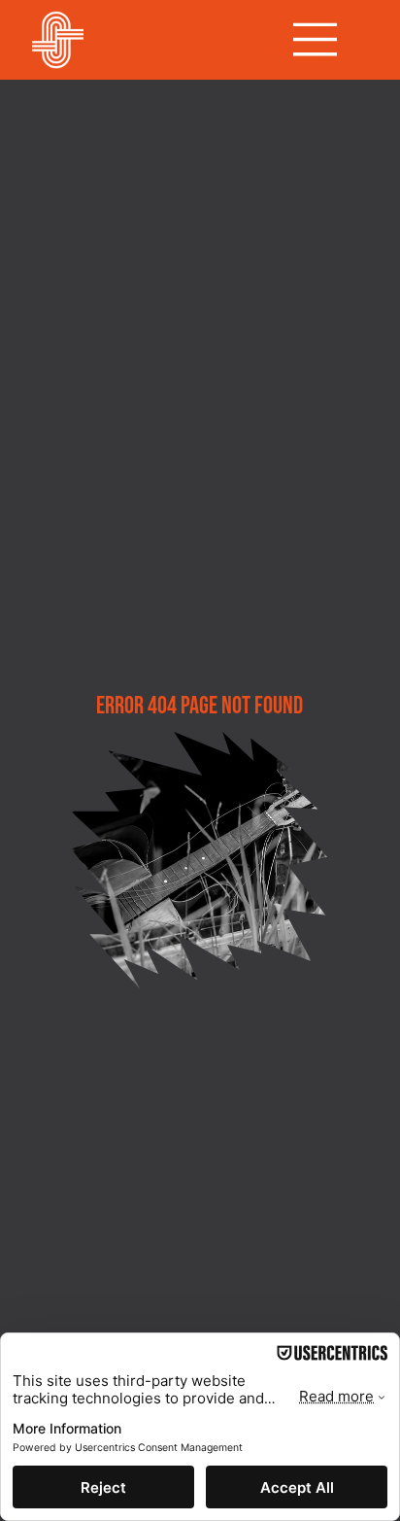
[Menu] (315, 39)
